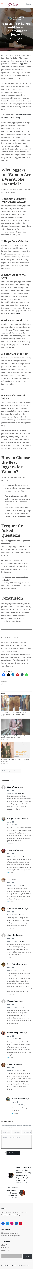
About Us (4, 1245)
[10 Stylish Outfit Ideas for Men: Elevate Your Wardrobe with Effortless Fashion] (15, 727)
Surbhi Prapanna (15, 1032)
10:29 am (21, 793)
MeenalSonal (13, 1001)
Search (27, 1257)
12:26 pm (21, 825)
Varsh (10, 879)
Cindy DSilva (13, 935)
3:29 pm (22, 1070)
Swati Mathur (13, 850)
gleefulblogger (18, 1098)
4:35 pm (21, 914)
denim (24, 158)
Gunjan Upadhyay (15, 818)
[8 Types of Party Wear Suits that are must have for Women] (15, 750)
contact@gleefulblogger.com (10, 1235)
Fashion (15, 17)
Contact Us (5, 1247)
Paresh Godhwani (15, 964)
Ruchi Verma (13, 787)
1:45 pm (21, 885)
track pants (17, 771)
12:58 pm (27, 1105)
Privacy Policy (6, 1250)
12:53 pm (21, 856)
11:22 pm (21, 1007)
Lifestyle (22, 17)
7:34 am (21, 1039)
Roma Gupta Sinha (15, 908)
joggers (22, 64)
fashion (4, 771)
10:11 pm (21, 970)
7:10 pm (21, 941)
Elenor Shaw (13, 1064)
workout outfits (14, 314)
